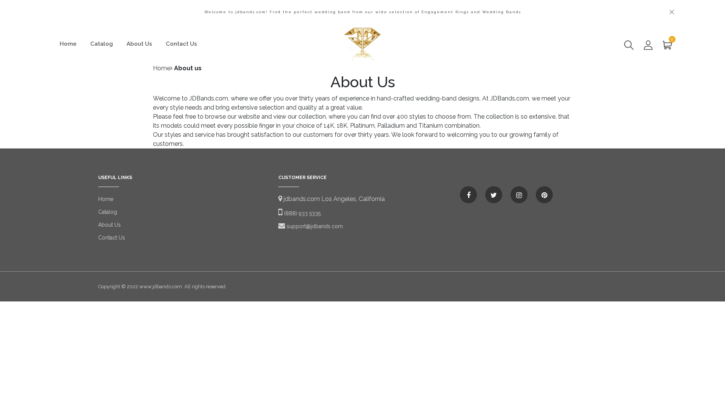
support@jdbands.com (314, 226)
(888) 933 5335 (301, 213)
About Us (139, 43)
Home (68, 43)
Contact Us (181, 43)
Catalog (101, 43)
